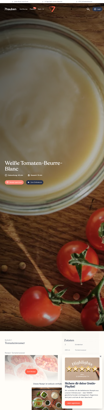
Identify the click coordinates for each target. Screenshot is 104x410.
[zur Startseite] (11, 9)
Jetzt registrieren (73, 403)
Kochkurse (23, 9)
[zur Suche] (89, 9)
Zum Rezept (31, 372)
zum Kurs (52, 403)
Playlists (33, 9)
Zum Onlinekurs (36, 182)
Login (99, 9)
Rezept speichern (15, 182)
